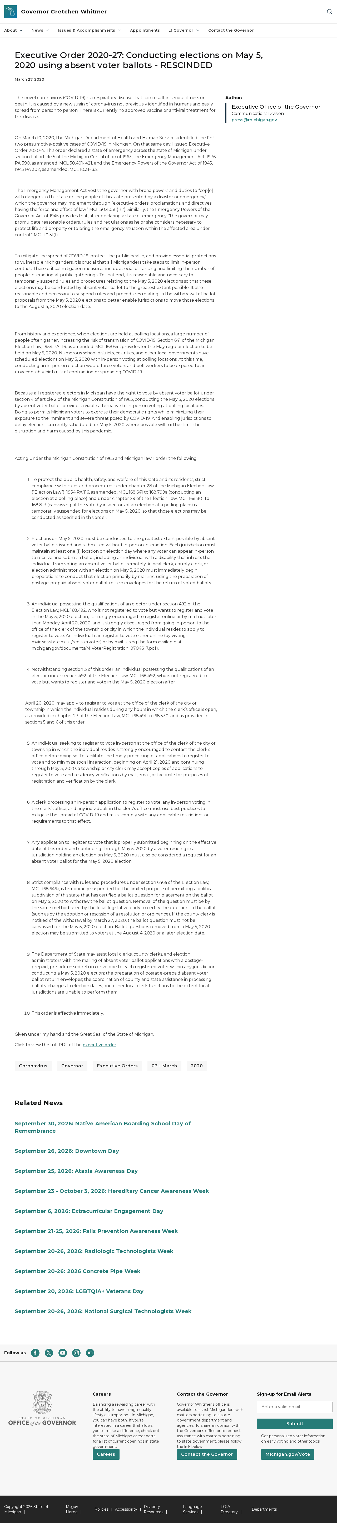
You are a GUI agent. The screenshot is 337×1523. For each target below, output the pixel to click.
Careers (106, 1454)
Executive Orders (117, 1065)
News (37, 30)
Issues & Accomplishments (86, 30)
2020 (197, 1065)
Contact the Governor (231, 30)
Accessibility (126, 1509)
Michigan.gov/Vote (287, 1454)
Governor (72, 1065)
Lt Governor (181, 30)
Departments (264, 1509)
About (10, 30)
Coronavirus (33, 1065)
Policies (101, 1509)
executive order (99, 1044)
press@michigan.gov (254, 119)
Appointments (145, 30)
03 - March (164, 1065)
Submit (295, 1423)
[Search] (329, 11)
